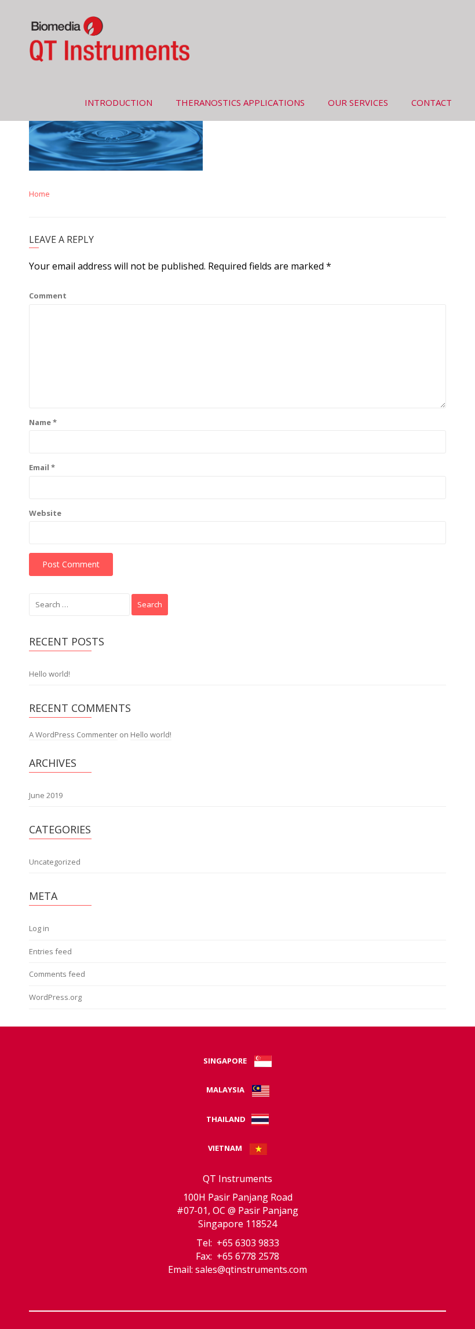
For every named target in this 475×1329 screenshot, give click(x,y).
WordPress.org (55, 997)
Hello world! (49, 674)
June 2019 (46, 795)
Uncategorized (55, 862)
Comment (48, 295)
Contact (431, 102)
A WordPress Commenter (73, 734)
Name (43, 422)
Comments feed (57, 974)
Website (45, 513)
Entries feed (50, 951)
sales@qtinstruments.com (251, 1269)
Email (42, 467)
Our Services (358, 102)
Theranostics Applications (240, 102)
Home (39, 194)
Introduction (118, 102)
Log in (39, 928)
